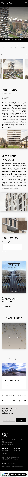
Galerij (2, 39)
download (8, 306)
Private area (5, 448)
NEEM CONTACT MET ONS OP (18, 474)
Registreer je (21, 420)
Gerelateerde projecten (16, 39)
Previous (3, 361)
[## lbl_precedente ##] (3, 54)
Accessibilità (4, 467)
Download (17, 448)
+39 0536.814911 (8, 443)
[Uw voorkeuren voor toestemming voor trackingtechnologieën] (2, 474)
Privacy (3, 466)
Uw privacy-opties (9, 473)
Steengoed (5, 450)
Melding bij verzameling (8, 475)
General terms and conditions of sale (17, 466)
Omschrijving (7, 39)
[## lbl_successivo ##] (25, 54)
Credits (8, 467)
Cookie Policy (8, 466)
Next (25, 361)
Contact (4, 453)
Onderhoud (17, 450)
